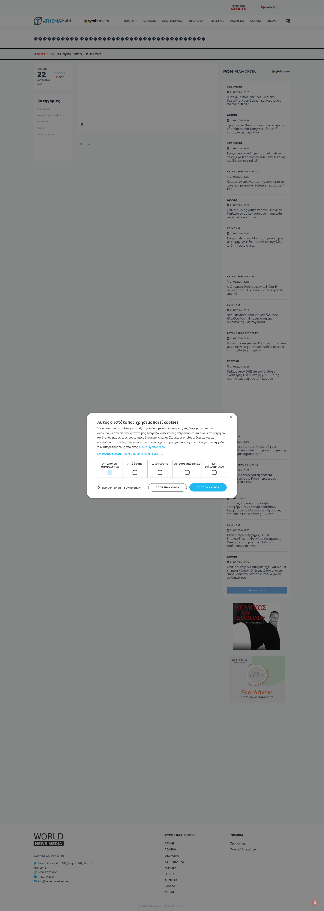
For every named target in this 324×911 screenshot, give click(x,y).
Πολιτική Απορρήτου (152, 446)
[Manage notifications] (315, 903)
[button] (162, 453)
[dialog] (162, 455)
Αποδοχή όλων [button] (208, 487)
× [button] (231, 417)
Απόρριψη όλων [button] (167, 487)
